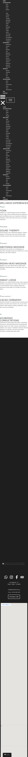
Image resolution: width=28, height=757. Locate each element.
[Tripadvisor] (22, 577)
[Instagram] (11, 577)
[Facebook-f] (17, 577)
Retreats (5, 68)
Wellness (5, 11)
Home (4, 1)
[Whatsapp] (6, 577)
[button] (3, 100)
